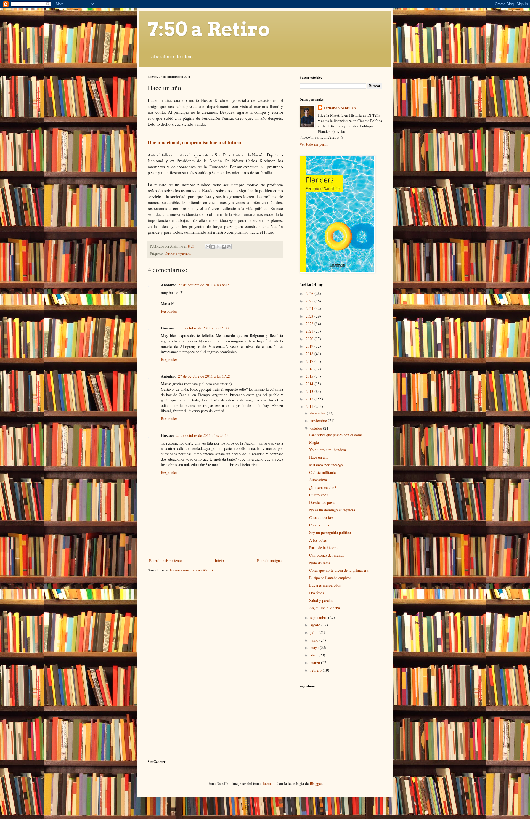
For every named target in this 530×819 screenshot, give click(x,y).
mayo (315, 647)
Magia (314, 442)
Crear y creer (319, 525)
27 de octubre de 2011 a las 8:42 (203, 285)
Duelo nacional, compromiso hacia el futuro (194, 142)
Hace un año (318, 457)
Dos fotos (316, 592)
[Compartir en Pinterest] (229, 246)
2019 (310, 346)
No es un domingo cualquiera (332, 509)
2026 (310, 293)
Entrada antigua (269, 560)
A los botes (318, 540)
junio (314, 640)
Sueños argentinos (178, 253)
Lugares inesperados (325, 585)
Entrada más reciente (165, 560)
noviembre (319, 420)
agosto (315, 624)
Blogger (316, 783)
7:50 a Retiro (209, 29)
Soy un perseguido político (330, 532)
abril (314, 655)
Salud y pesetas (321, 600)
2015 (310, 376)
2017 (310, 361)
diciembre (318, 413)
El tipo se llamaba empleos (330, 577)
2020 (310, 338)
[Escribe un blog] (213, 246)
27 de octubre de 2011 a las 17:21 (204, 376)
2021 (310, 331)
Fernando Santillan (340, 108)
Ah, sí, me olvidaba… (326, 607)
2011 (310, 406)
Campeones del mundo (326, 555)
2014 (310, 383)
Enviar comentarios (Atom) (191, 570)
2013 (310, 391)
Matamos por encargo (326, 464)
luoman (268, 783)
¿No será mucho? (322, 487)
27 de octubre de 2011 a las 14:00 (202, 328)
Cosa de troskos (321, 517)
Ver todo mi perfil (314, 144)
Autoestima (318, 479)
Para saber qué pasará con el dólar (335, 434)
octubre (316, 428)
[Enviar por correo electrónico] (208, 246)
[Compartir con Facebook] (223, 246)
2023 (310, 316)
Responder (169, 311)
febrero (316, 670)
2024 (310, 308)
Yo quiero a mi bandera (327, 449)
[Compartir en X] (218, 246)
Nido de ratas (319, 562)
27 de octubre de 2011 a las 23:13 (202, 435)
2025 (310, 301)
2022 (310, 323)
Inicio (219, 560)
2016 (310, 368)
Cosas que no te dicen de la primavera (338, 570)
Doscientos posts (322, 502)
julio (314, 632)
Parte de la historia (323, 547)
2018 (310, 353)
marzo (315, 662)
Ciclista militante (322, 472)
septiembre (319, 617)
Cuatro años (318, 495)
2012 (310, 398)
